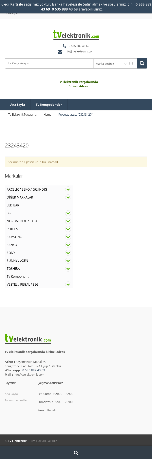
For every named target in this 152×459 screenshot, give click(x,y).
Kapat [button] (107, 9)
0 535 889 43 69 (33, 370)
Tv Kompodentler (49, 104)
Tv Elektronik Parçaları (21, 114)
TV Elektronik (17, 441)
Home (47, 114)
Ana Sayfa (17, 104)
